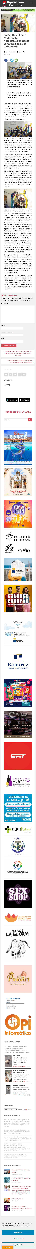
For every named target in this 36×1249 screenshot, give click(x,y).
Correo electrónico (7, 332)
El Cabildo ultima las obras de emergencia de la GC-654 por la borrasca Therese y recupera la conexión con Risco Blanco (17, 1138)
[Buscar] (30, 419)
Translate (29, 1109)
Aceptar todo (18, 1232)
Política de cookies (23, 1226)
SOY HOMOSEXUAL (17, 1199)
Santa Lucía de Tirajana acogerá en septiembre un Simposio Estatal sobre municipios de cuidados (15, 1155)
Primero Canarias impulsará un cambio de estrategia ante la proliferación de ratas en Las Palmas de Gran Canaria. (17, 1131)
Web (2, 338)
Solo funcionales (18, 1238)
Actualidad (7, 54)
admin (20, 52)
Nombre (4, 325)
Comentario (4, 303)
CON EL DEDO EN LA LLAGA (18, 412)
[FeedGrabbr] (18, 1096)
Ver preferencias (18, 1245)
